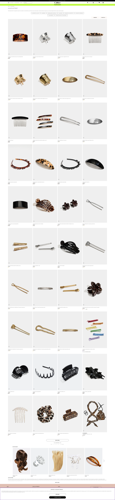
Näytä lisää (57, 482)
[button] (96, 2)
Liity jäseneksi (95, 487)
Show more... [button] (57, 440)
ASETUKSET (57, 494)
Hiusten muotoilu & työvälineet (61, 15)
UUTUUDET (11, 2)
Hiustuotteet (12, 6)
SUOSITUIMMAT (17, 2)
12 (60, 444)
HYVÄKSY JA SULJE (57, 497)
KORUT (21, 2)
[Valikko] (8, 2)
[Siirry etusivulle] (57, 2)
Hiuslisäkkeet (50, 15)
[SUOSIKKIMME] (103, 17)
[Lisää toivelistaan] (9, 54)
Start (8, 6)
